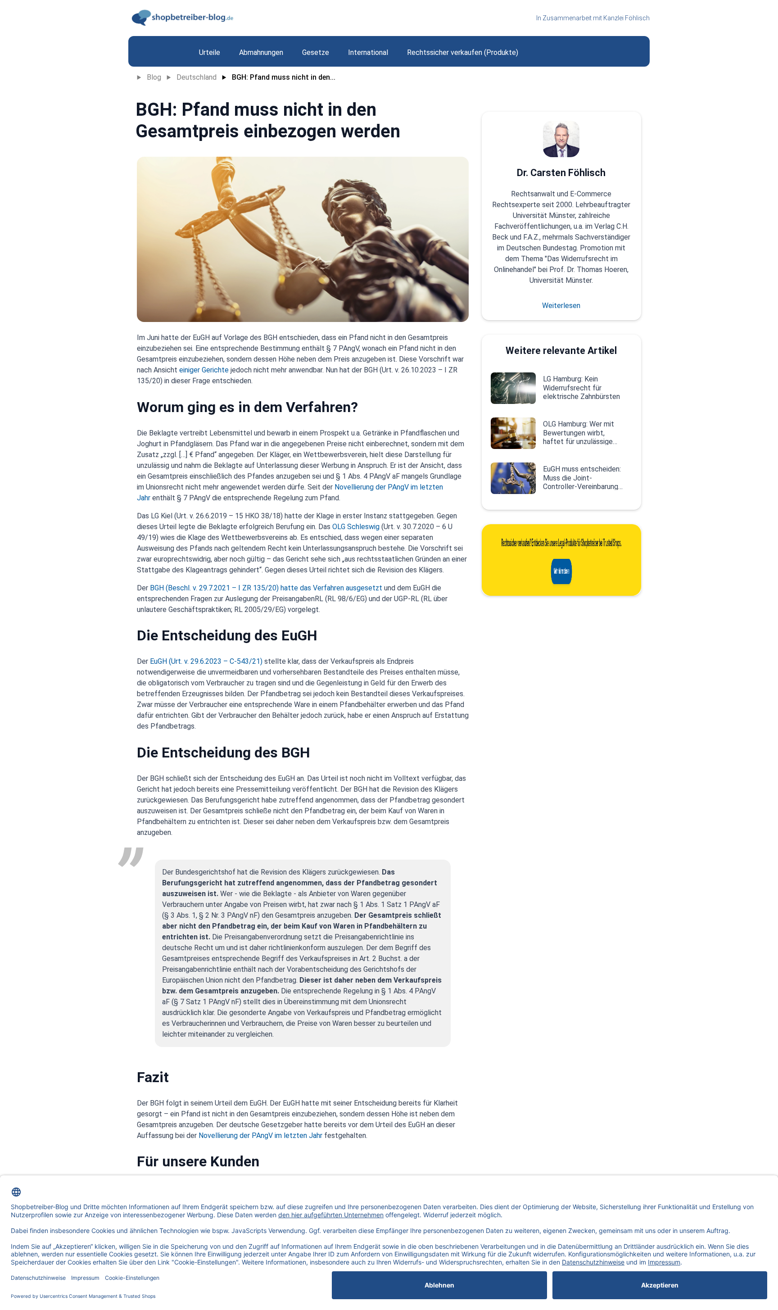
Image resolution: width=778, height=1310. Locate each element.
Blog (154, 77)
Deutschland (196, 77)
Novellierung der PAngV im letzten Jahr (260, 1135)
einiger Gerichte (205, 370)
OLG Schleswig (356, 526)
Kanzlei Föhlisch (626, 18)
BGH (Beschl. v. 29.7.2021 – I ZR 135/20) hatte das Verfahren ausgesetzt (266, 588)
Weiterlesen (561, 305)
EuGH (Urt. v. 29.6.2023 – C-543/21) (206, 661)
